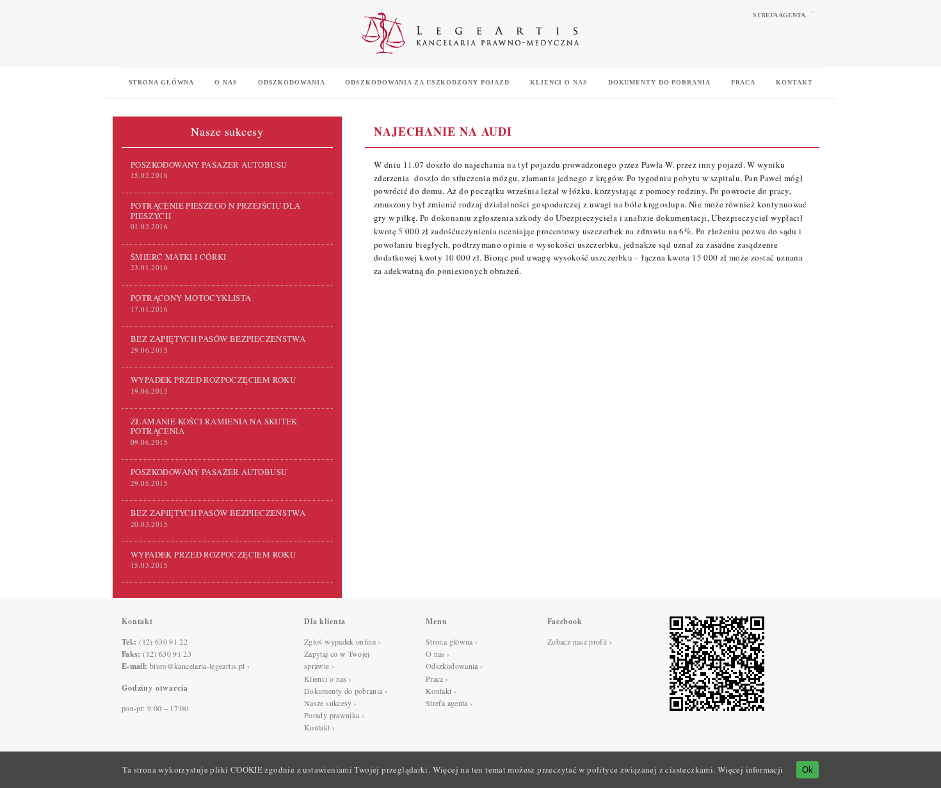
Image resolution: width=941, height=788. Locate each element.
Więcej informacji (751, 769)
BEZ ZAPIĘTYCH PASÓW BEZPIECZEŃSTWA (218, 338)
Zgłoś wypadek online (340, 641)
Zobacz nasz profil (577, 641)
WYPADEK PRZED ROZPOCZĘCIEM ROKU (213, 379)
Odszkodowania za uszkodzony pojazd (427, 82)
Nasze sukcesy (328, 703)
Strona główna (162, 82)
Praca (743, 82)
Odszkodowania (291, 82)
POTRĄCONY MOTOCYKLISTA (191, 297)
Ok (807, 770)
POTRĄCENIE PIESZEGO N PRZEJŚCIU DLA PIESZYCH (216, 210)
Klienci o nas (559, 82)
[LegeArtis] (470, 62)
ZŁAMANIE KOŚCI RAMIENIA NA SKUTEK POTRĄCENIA (214, 426)
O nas (225, 82)
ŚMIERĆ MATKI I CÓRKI (179, 256)
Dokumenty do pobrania (659, 82)
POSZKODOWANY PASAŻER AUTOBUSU (209, 164)
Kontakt (794, 82)
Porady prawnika (331, 715)
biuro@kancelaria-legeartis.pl (197, 666)
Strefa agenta (779, 15)
